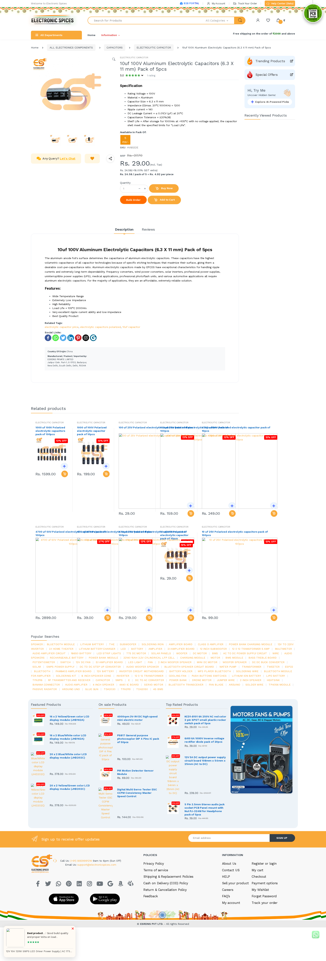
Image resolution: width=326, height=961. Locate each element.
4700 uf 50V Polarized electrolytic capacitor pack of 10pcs (236, 429)
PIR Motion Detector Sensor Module (135, 772)
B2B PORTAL (191, 3)
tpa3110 (126, 689)
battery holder (180, 671)
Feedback (150, 896)
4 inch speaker (103, 684)
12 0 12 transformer (149, 675)
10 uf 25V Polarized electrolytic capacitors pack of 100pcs (235, 533)
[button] (220, 20)
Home (91, 35)
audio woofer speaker (142, 666)
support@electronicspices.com (96, 864)
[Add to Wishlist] (92, 158)
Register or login (264, 863)
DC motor (200, 653)
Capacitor (103, 680)
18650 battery (81, 653)
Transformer (251, 666)
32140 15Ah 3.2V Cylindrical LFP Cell (149, 657)
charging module (192, 657)
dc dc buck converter (268, 662)
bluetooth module (61, 644)
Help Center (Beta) (282, 3)
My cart (257, 870)
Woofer (181, 653)
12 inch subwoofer (213, 648)
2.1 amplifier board (181, 648)
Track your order (265, 903)
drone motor (201, 680)
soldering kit (66, 675)
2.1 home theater (61, 648)
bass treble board (262, 657)
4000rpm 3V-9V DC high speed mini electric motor (137, 718)
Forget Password (264, 896)
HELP (226, 876)
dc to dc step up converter (100, 666)
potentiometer (43, 662)
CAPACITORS (115, 47)
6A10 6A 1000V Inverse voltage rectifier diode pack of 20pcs (204, 740)
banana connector (46, 684)
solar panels (161, 653)
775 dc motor (136, 653)
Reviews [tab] (148, 229)
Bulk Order (133, 199)
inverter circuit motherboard (141, 671)
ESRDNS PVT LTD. (152, 923)
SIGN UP (281, 837)
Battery (137, 648)
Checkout (259, 876)
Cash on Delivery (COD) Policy (165, 883)
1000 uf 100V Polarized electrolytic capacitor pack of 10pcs (92, 431)
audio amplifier (76, 684)
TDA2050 (142, 689)
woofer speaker (235, 662)
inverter (122, 675)
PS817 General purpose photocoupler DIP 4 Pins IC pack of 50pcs (138, 739)
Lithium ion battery (246, 675)
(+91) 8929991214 (81, 860)
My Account (218, 3)
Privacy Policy (153, 863)
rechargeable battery (66, 657)
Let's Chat (67, 158)
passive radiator (44, 689)
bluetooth (42, 671)
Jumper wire (226, 680)
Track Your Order (247, 3)
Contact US (231, 870)
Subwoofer (128, 644)
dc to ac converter (149, 680)
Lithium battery (92, 644)
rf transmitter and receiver (69, 680)
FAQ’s (226, 896)
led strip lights (109, 653)
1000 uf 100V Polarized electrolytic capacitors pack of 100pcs (50, 431)
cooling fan (177, 675)
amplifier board (180, 644)
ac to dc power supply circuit (245, 653)
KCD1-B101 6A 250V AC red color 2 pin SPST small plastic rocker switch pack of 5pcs (205, 720)
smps (119, 680)
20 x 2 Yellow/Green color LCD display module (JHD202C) (70, 787)
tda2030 (109, 689)
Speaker (37, 644)
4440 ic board (129, 684)
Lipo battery (275, 675)
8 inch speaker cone (96, 675)
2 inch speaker (250, 680)
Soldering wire (247, 671)
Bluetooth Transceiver (185, 684)
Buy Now (167, 188)
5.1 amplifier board (109, 662)
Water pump (228, 666)
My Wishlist (260, 890)
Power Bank (178, 680)
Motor (215, 657)
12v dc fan (83, 662)
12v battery (105, 671)
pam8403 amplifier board (73, 671)
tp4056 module (279, 684)
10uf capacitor (131, 326)
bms (215, 653)
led (123, 648)
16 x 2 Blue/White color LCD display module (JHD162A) (68, 737)
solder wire (254, 684)
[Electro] (52, 20)
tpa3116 (37, 680)
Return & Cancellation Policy (165, 890)
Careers (227, 890)
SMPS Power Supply (60, 666)
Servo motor (153, 684)
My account (231, 903)
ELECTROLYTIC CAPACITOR (154, 47)
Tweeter (273, 666)
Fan (150, 662)
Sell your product (235, 883)
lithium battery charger (97, 648)
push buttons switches (209, 675)
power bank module (103, 657)
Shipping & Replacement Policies (168, 876)
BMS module (234, 657)
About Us (229, 863)
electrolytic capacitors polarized (100, 326)
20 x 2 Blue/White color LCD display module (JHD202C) (68, 756)
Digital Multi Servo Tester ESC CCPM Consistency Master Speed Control (137, 793)
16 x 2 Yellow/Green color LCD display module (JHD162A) (69, 718)
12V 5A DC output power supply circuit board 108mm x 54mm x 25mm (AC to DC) (205, 760)
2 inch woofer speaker (174, 662)
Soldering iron (153, 644)
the (112, 644)
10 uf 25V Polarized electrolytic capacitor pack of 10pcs (174, 535)
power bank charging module (250, 644)
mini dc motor (207, 662)
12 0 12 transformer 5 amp (250, 648)
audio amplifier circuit (49, 653)
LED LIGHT (135, 662)
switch (65, 662)
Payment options (265, 883)
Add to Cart (167, 199)
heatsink (273, 680)
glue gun (91, 689)
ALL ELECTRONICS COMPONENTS (71, 47)
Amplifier (155, 648)
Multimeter (283, 648)
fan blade (216, 684)
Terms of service (155, 870)
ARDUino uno (71, 689)
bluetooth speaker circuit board (189, 666)
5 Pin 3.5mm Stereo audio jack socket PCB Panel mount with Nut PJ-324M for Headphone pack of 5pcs (205, 809)
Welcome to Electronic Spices (49, 3)
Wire (275, 653)
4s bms (158, 689)
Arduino (234, 684)
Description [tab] (124, 229)
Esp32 (289, 666)
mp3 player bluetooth (214, 671)
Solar (36, 666)
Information (109, 35)
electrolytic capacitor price (61, 326)
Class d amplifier (211, 644)
